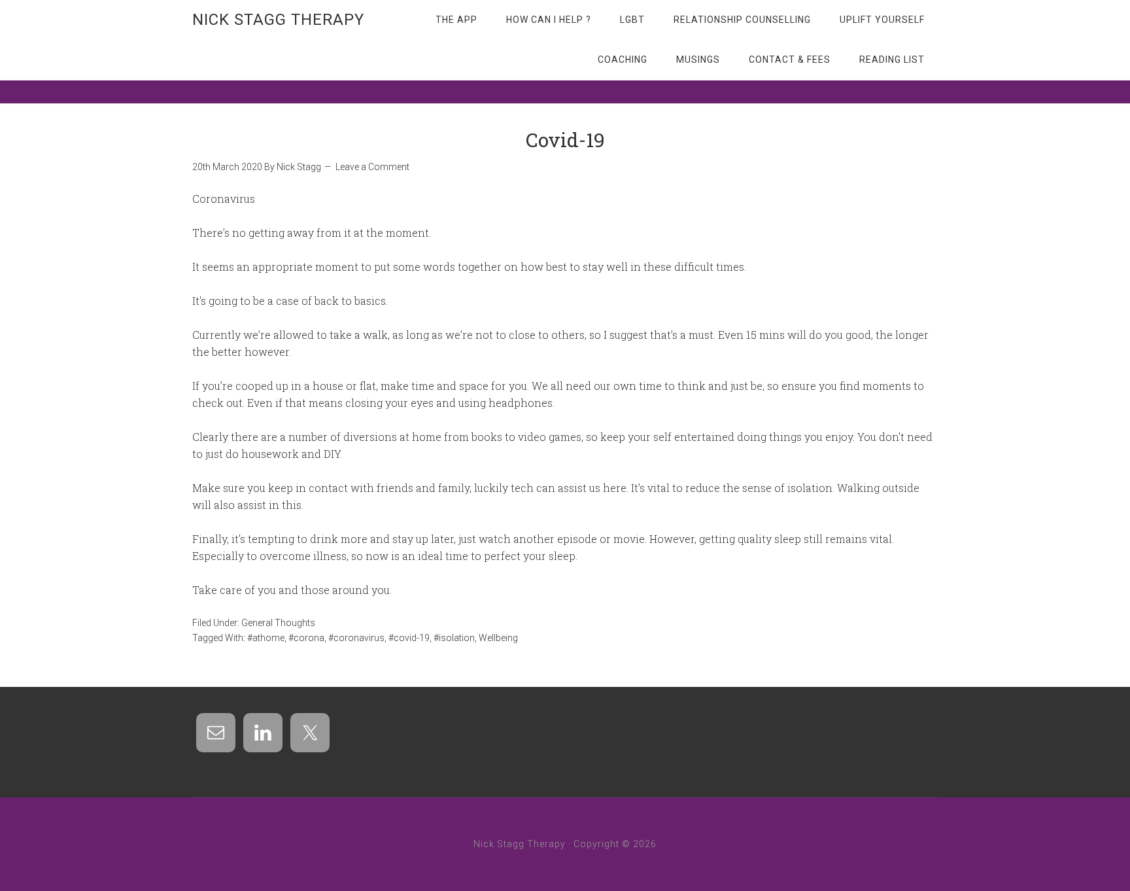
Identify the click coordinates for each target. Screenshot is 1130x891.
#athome (265, 638)
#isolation (454, 638)
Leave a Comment (372, 167)
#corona (306, 638)
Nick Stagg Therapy (278, 19)
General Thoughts (278, 623)
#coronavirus (356, 638)
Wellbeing (498, 638)
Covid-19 (565, 139)
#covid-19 (409, 638)
